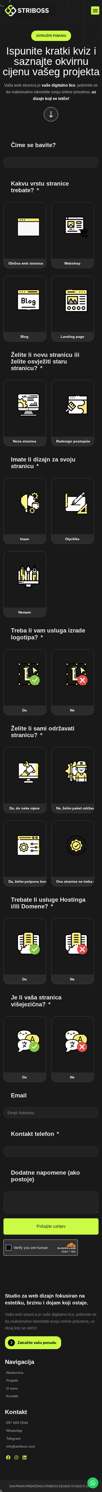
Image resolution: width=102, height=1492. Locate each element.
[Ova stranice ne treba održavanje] (76, 845)
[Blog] (28, 300)
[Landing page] (76, 300)
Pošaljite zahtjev (51, 1226)
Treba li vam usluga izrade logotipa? (48, 633)
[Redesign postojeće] (76, 405)
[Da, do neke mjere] (28, 772)
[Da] (28, 674)
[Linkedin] (24, 1457)
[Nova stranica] (28, 405)
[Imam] (28, 503)
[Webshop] (76, 227)
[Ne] (76, 674)
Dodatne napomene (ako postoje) (45, 1176)
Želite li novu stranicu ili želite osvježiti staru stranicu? (45, 361)
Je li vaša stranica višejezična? (36, 1000)
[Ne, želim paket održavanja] (76, 772)
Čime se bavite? (33, 145)
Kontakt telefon (32, 1133)
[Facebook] (8, 1457)
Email (19, 1095)
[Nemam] (28, 576)
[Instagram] (16, 1457)
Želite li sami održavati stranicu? (43, 731)
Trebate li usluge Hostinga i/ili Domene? (48, 903)
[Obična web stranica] (28, 227)
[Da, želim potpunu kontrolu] (28, 845)
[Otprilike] (76, 503)
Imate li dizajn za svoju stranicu (43, 462)
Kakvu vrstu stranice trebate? (40, 186)
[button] (95, 10)
